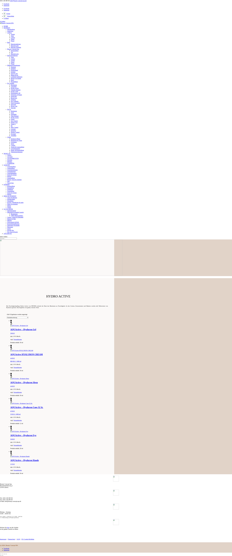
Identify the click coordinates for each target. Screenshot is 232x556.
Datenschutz (11, 539)
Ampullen (14, 86)
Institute (13, 72)
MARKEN (7, 28)
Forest (12, 119)
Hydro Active (15, 88)
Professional (14, 70)
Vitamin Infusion (15, 90)
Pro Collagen (14, 101)
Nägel (12, 39)
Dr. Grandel (10, 83)
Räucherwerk (15, 46)
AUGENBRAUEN (13, 158)
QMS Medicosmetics (17, 215)
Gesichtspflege (11, 166)
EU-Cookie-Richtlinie (28, 539)
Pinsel (12, 41)
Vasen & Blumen (12, 197)
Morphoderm (11, 29)
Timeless (13, 99)
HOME (6, 26)
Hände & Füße (11, 219)
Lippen (13, 37)
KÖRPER (7, 184)
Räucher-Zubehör (16, 47)
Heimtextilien (11, 199)
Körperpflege (14, 50)
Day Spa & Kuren (12, 232)
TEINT (9, 155)
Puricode (13, 104)
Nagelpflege (10, 191)
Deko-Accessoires (12, 204)
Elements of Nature (16, 95)
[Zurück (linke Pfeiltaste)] (0, 555)
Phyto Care (14, 106)
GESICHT (7, 165)
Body (12, 80)
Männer (9, 220)
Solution (13, 68)
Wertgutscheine (11, 210)
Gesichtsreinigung (12, 170)
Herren (9, 176)
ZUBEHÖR (10, 163)
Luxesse (13, 129)
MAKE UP (7, 153)
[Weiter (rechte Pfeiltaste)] (2, 555)
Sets (8, 181)
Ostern (9, 207)
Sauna (9, 228)
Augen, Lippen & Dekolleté (15, 217)
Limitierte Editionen (16, 77)
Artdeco (9, 32)
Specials (13, 108)
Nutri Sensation (15, 103)
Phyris (9, 109)
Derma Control (15, 132)
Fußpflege (10, 189)
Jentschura (10, 31)
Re (12, 126)
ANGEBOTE (8, 233)
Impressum (3, 539)
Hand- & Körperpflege (17, 150)
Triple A (13, 124)
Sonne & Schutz (12, 175)
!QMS (9, 137)
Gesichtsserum (11, 171)
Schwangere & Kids (13, 222)
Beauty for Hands (16, 78)
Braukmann (14, 214)
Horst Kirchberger (12, 55)
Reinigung (14, 85)
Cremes (13, 145)
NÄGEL (9, 160)
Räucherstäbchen (16, 44)
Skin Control (14, 127)
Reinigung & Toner (16, 140)
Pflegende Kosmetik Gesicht (15, 212)
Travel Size (10, 183)
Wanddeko (10, 201)
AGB (18, 539)
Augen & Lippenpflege (17, 147)
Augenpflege (11, 168)
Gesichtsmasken (15, 148)
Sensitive (13, 130)
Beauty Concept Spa (13, 49)
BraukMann (14, 81)
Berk (8, 42)
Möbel (9, 206)
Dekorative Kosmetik (13, 225)
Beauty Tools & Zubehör (14, 179)
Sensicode (14, 96)
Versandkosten (17, 339)
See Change (14, 121)
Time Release (15, 116)
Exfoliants (14, 142)
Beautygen (14, 98)
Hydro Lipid (14, 91)
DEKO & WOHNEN (10, 196)
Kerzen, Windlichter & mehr (15, 202)
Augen (13, 34)
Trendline (13, 135)
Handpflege (10, 188)
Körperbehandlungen (13, 224)
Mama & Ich (14, 75)
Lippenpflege (11, 178)
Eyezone (13, 134)
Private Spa (10, 230)
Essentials (13, 114)
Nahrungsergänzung (16, 152)
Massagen (10, 227)
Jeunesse (13, 67)
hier (8, 527)
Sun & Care (14, 73)
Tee (12, 52)
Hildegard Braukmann (13, 65)
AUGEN (10, 157)
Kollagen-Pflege (15, 139)
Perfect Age (14, 122)
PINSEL (9, 161)
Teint (12, 36)
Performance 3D (15, 93)
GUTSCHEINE (8, 209)
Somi (12, 113)
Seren (12, 144)
